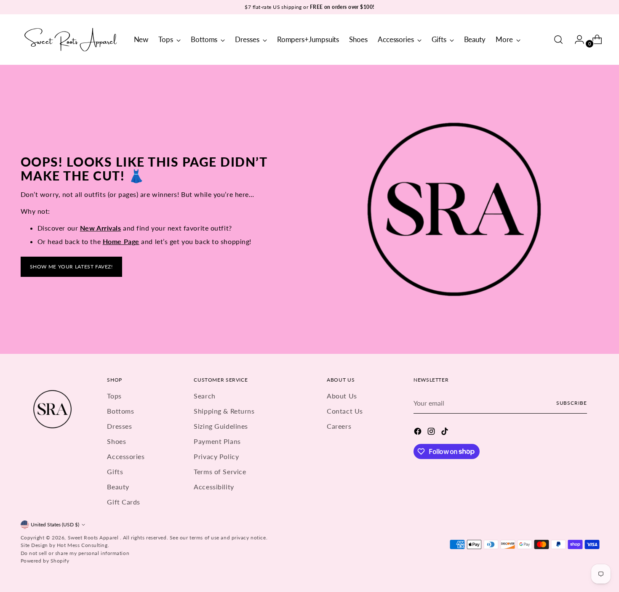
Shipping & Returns (224, 411)
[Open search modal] (558, 39)
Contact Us (345, 411)
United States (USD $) (55, 524)
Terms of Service (220, 471)
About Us (342, 396)
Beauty (118, 487)
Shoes (116, 441)
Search (204, 396)
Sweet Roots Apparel (94, 537)
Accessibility (214, 487)
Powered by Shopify (45, 560)
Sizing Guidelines (221, 426)
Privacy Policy (216, 456)
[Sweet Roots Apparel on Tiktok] (445, 432)
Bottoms (120, 411)
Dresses (119, 426)
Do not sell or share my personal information (75, 553)
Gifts (115, 471)
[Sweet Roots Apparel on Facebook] (419, 432)
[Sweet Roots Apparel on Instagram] (432, 432)
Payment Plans (217, 441)
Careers (339, 426)
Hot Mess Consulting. (83, 545)
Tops (114, 396)
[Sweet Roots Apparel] (71, 39)
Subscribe (571, 403)
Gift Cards (123, 502)
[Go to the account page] (576, 39)
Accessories (125, 456)
